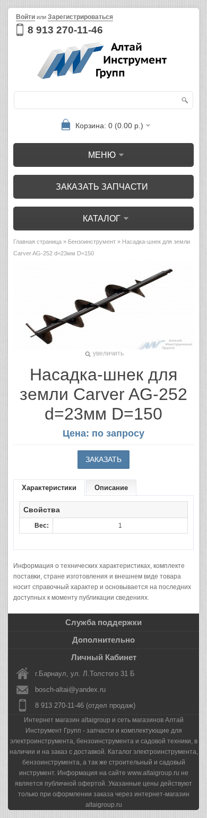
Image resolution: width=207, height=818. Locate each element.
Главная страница (37, 241)
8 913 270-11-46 (65, 29)
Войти (25, 17)
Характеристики (49, 488)
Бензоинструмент (92, 241)
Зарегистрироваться (80, 17)
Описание (111, 488)
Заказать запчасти (102, 186)
